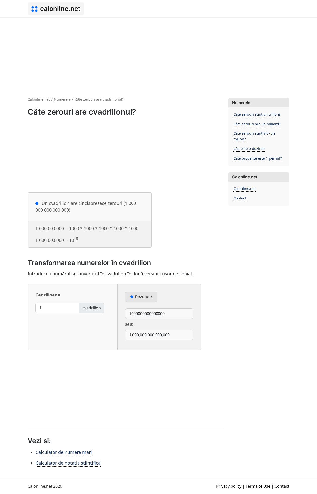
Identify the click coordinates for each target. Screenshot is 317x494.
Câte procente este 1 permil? (257, 158)
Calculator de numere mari (64, 452)
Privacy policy (228, 486)
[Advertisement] (158, 54)
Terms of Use (258, 486)
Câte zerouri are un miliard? (257, 123)
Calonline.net (244, 188)
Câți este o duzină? (249, 148)
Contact (239, 198)
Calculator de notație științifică (68, 463)
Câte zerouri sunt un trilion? (257, 114)
